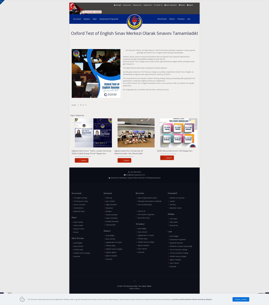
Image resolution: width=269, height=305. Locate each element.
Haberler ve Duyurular (177, 198)
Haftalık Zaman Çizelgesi (82, 253)
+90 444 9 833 (135, 172)
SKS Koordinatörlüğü (145, 205)
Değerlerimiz (147, 5)
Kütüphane (109, 208)
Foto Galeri (173, 219)
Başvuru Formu (79, 229)
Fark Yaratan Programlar (146, 214)
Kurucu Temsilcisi (79, 205)
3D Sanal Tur (158, 5)
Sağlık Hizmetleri (111, 205)
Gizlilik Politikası (134, 289)
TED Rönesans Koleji (81, 201)
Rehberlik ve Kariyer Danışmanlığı (181, 246)
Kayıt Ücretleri (78, 225)
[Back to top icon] (134, 281)
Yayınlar (172, 201)
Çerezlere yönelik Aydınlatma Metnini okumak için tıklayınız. (192, 299)
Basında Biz (174, 225)
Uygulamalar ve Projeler (114, 242)
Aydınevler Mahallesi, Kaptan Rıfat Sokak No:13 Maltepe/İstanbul (135, 178)
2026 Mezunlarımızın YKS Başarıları (175, 151)
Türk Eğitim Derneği (80, 198)
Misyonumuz (137, 5)
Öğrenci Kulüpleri (111, 256)
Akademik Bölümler (176, 243)
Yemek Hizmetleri (111, 215)
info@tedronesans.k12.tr (135, 175)
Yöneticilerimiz (78, 208)
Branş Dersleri (78, 246)
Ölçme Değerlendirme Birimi (147, 198)
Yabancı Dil (141, 211)
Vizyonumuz (127, 5)
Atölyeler (109, 211)
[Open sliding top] (2, 2)
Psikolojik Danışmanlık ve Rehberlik (149, 201)
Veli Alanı (173, 205)
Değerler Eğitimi (111, 252)
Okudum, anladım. (241, 299)
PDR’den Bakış (110, 246)
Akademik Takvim (176, 208)
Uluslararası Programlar (178, 240)
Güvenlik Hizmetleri (112, 221)
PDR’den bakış (78, 250)
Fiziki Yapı (109, 198)
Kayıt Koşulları (78, 222)
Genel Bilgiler (78, 243)
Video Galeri (174, 222)
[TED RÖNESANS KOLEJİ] (134, 22)
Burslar (76, 232)
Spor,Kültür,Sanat (144, 218)
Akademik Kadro (79, 211)
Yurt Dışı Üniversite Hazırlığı (179, 253)
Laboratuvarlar (111, 225)
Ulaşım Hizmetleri (111, 218)
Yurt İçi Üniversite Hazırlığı (178, 250)
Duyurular (77, 256)
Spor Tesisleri (110, 201)
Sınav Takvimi (142, 249)
